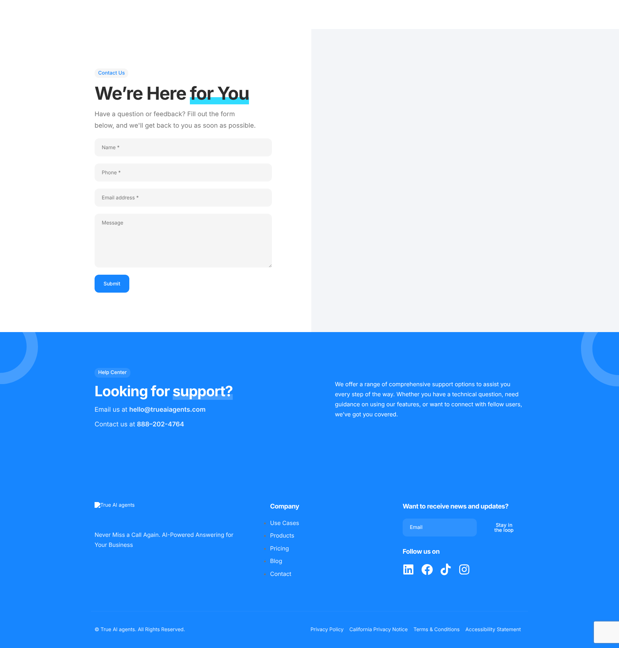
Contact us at (139, 424)
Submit (112, 283)
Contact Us (111, 73)
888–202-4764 (160, 424)
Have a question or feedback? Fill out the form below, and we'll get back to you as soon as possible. (175, 119)
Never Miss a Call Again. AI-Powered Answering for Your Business (164, 539)
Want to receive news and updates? (455, 506)
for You (219, 93)
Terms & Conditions (436, 629)
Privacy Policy (327, 629)
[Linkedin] (408, 569)
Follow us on (421, 551)
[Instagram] (464, 569)
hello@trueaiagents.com (167, 409)
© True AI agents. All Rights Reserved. (140, 629)
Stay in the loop (504, 527)
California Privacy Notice (378, 629)
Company (284, 506)
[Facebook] (427, 569)
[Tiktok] (445, 569)
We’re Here (172, 93)
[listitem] (408, 569)
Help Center (112, 372)
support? (203, 391)
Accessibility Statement (493, 629)
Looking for (164, 391)
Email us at (150, 409)
